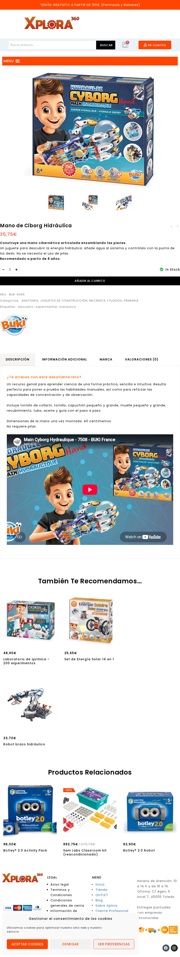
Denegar (70, 944)
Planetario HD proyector (171, 226)
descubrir (26, 307)
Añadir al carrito (90, 281)
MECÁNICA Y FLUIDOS (105, 300)
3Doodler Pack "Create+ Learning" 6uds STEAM (177, 226)
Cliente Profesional (111, 911)
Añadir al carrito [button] (30, 642)
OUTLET (101, 895)
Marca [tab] (106, 359)
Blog (99, 900)
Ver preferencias (114, 944)
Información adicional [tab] (64, 359)
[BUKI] (14, 325)
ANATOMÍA (30, 300)
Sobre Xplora (106, 905)
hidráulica (67, 307)
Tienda (101, 890)
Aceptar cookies (27, 944)
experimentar (47, 307)
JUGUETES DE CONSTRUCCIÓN (63, 300)
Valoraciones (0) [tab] (141, 359)
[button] (151, 78)
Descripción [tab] (17, 359)
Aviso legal (59, 884)
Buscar (106, 45)
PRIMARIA (131, 300)
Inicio (100, 884)
